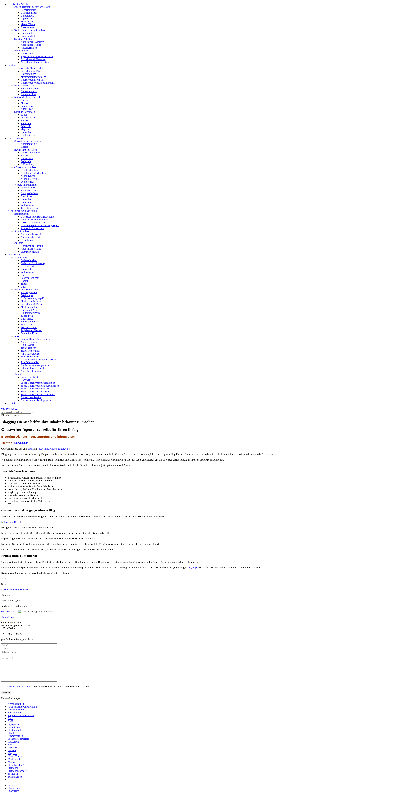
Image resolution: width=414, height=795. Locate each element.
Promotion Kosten (30, 333)
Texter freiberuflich (30, 350)
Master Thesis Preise (31, 301)
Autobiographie (29, 143)
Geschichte (26, 196)
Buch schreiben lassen (25, 149)
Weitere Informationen (25, 184)
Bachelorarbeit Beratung (33, 59)
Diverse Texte (28, 266)
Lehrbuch (26, 126)
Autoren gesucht (29, 342)
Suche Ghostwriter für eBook (36, 391)
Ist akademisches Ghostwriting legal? (40, 225)
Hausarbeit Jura (29, 91)
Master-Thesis (28, 24)
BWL (11, 721)
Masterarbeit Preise (30, 307)
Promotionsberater (17, 770)
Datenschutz (14, 788)
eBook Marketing (30, 178)
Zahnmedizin (27, 106)
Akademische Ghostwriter (34, 219)
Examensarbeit (15, 735)
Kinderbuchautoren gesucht (35, 365)
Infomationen (21, 50)
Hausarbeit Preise (29, 310)
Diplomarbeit (27, 18)
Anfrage (18, 374)
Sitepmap (12, 785)
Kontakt (12, 403)
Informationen (21, 213)
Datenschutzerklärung (20, 686)
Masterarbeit (27, 21)
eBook (24, 114)
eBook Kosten (28, 176)
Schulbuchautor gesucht (33, 368)
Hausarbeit (26, 33)
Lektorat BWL (28, 117)
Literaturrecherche (30, 251)
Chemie (25, 100)
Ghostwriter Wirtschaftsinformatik (38, 82)
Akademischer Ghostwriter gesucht (39, 359)
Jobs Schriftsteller (30, 362)
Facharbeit (26, 269)
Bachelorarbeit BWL (31, 71)
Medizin (25, 103)
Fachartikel (26, 132)
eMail (31, 448)
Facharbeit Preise (29, 321)
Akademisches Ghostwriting (22, 210)
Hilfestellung (27, 164)
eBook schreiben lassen (26, 167)
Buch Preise (27, 318)
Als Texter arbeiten (30, 353)
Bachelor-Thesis (29, 12)
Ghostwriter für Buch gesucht (36, 400)
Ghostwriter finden (30, 152)
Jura (10, 744)
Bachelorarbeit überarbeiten (35, 62)
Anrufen (23, 589)
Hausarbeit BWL (29, 74)
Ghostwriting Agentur (32, 245)
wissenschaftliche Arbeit (33, 222)
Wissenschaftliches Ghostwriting (37, 216)
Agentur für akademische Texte (37, 56)
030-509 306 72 (9, 408)
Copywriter (26, 379)
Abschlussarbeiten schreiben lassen (32, 7)
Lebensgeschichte (30, 277)
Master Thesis (15, 756)
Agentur (18, 243)
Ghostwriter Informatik (32, 79)
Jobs (16, 336)
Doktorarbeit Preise (30, 312)
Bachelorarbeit (28, 9)
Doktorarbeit (27, 15)
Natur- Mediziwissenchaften (28, 97)
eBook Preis (27, 315)
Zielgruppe (191, 567)
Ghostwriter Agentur (18, 4)
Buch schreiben (16, 138)
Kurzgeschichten (29, 193)
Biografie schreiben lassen (27, 141)
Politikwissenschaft (24, 85)
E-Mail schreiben (10, 589)
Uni (10, 779)
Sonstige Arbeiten (23, 39)
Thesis (24, 283)
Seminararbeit (28, 36)
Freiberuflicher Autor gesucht (36, 339)
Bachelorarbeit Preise (31, 304)
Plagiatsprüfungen (17, 765)
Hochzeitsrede (28, 135)
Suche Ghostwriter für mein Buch (38, 394)
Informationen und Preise (27, 289)
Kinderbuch (27, 158)
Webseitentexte (28, 187)
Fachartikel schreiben (18, 738)
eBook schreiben (29, 170)
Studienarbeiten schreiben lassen (30, 30)
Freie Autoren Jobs (30, 356)
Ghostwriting (27, 53)
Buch (23, 286)
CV (22, 275)
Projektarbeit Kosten (31, 330)
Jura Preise (26, 324)
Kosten (24, 146)
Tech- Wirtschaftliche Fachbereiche (32, 68)
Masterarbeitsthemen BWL (34, 76)
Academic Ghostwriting (33, 228)
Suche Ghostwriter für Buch (35, 388)
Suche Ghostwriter (30, 377)
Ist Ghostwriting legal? (32, 298)
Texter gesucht (28, 347)
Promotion (13, 768)
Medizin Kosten (29, 327)
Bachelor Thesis (16, 709)
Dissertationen (28, 27)
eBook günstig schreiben (33, 173)
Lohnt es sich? (28, 181)
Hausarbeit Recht (29, 88)
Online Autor (27, 345)
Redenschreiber (29, 260)
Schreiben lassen (22, 231)
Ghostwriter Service (31, 397)
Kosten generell (29, 292)
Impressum (13, 790)
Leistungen (13, 65)
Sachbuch (26, 123)
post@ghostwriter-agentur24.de (53, 448)
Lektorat (12, 750)
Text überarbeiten (29, 208)
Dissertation (27, 240)
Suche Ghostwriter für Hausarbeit (38, 382)
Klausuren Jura (28, 94)
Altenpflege (27, 108)
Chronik (25, 280)
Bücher (24, 120)
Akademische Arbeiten (32, 41)
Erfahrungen (27, 295)
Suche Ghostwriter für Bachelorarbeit (40, 385)
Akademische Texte (31, 44)
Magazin (25, 129)
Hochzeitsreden (29, 190)
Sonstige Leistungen (24, 111)
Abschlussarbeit (29, 47)
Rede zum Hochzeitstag (33, 263)
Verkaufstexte (28, 205)
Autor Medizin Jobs (31, 371)
